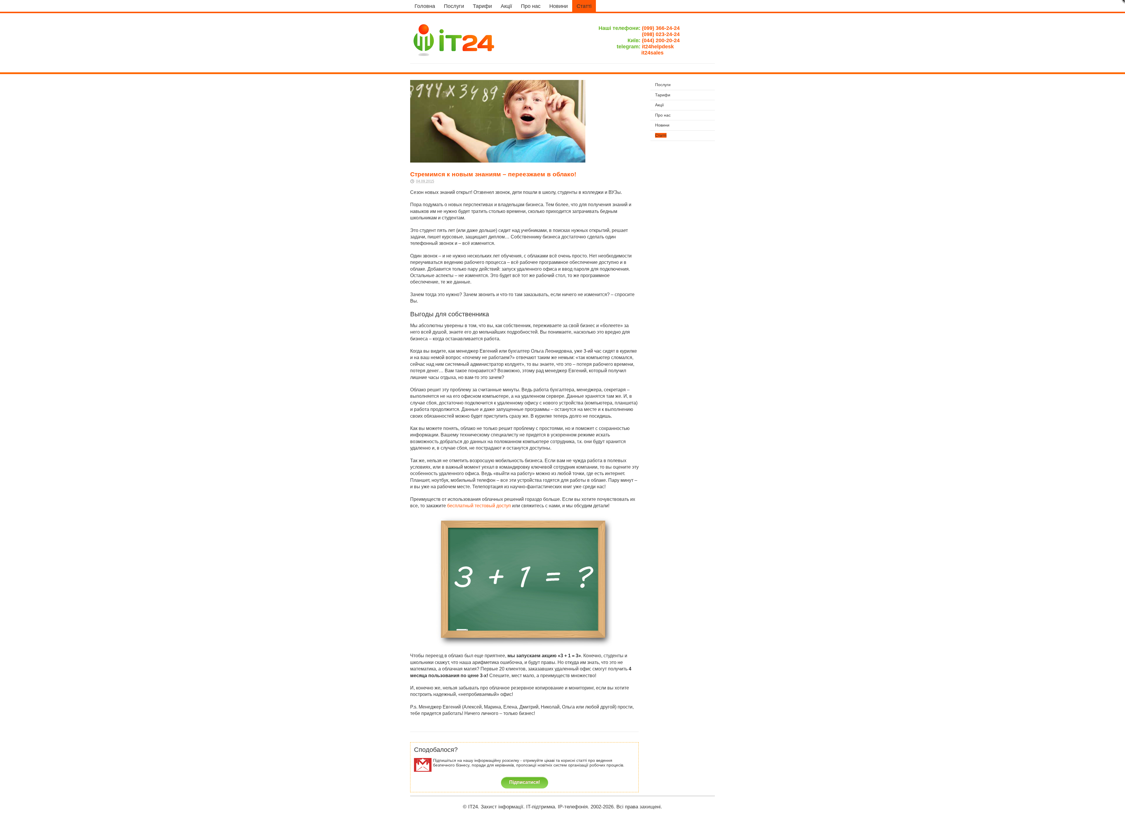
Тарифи (482, 6)
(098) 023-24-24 (661, 34)
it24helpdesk (661, 46)
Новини (558, 6)
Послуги (454, 6)
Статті (584, 6)
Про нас (531, 6)
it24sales (660, 53)
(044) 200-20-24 (661, 40)
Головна (425, 6)
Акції (506, 6)
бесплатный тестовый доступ (479, 505)
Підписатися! (524, 782)
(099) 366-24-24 (661, 28)
